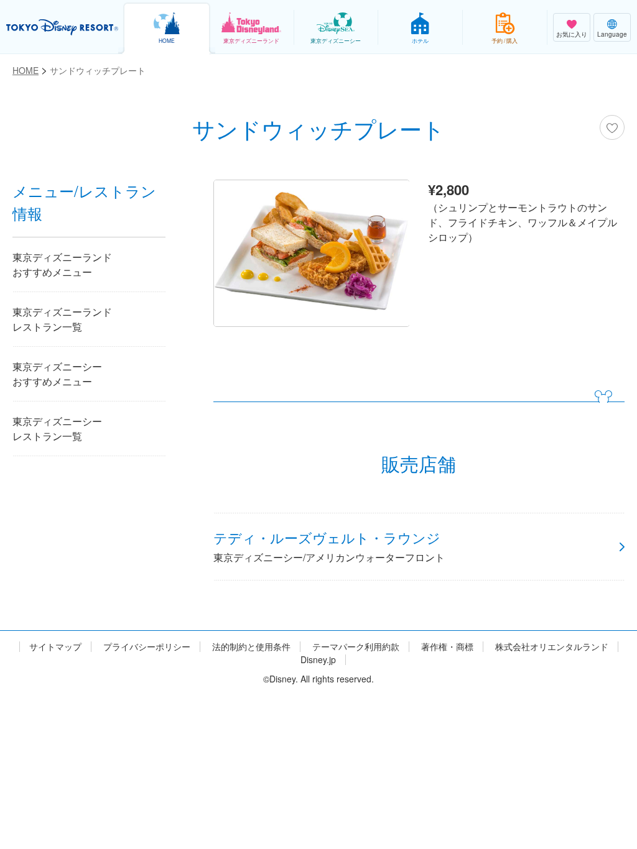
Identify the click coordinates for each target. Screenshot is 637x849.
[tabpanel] (311, 257)
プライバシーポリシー (146, 646)
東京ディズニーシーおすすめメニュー (57, 373)
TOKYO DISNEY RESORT (62, 27)
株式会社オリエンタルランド (551, 646)
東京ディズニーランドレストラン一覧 (62, 319)
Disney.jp (318, 659)
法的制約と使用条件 (251, 646)
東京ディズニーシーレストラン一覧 (57, 428)
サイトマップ (55, 646)
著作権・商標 (447, 646)
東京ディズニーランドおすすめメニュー (62, 264)
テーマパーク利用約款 (355, 646)
